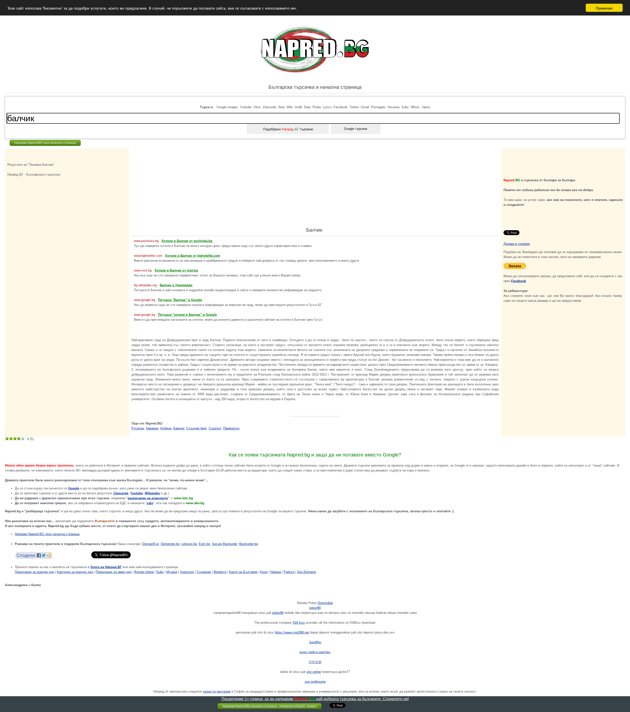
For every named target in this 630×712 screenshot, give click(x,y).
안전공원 (315, 662)
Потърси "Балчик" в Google (180, 300)
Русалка (137, 428)
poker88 (315, 608)
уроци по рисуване (217, 691)
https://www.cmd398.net (292, 632)
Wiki (290, 107)
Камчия (178, 428)
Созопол (215, 428)
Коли (264, 572)
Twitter (354, 107)
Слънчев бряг (196, 428)
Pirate (317, 107)
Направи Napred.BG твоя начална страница (45, 143)
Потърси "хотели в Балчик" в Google (187, 315)
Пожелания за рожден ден (34, 572)
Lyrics (327, 107)
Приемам (604, 8)
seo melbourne (315, 681)
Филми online (144, 572)
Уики (281, 107)
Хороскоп (187, 572)
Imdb (298, 107)
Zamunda (269, 107)
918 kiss (299, 622)
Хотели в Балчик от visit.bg (176, 270)
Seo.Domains (306, 572)
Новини (275, 572)
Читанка (393, 107)
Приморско (231, 428)
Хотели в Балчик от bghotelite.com (192, 256)
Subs (405, 107)
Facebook (340, 107)
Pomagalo (378, 107)
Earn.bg (204, 544)
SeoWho (315, 642)
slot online (313, 672)
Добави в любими (517, 244)
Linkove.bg (189, 544)
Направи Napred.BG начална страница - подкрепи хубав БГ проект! (269, 706)
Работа (289, 572)
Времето (220, 572)
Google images (227, 107)
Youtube (246, 107)
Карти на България (243, 572)
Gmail (365, 107)
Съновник (204, 572)
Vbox (257, 107)
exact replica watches (315, 652)
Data (307, 107)
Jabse (426, 107)
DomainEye (150, 544)
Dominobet (325, 603)
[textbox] (313, 118)
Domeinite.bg (170, 544)
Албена (165, 428)
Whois (415, 107)
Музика (171, 572)
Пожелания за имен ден (113, 572)
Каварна (152, 428)
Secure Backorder (224, 544)
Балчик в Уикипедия (176, 285)
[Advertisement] (32, 188)
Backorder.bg (248, 544)
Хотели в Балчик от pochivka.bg (186, 241)
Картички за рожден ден (75, 572)
